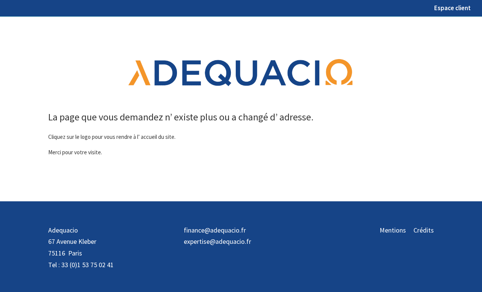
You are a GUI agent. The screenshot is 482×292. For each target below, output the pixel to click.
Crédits (423, 230)
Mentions (393, 230)
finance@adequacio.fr (215, 230)
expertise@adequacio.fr (217, 241)
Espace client (452, 8)
